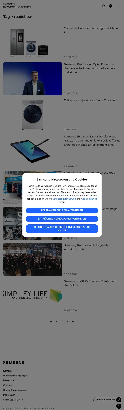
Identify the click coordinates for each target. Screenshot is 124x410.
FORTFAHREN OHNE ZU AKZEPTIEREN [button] (62, 210)
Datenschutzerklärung (64, 199)
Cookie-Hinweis (89, 199)
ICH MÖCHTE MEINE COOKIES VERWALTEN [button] (62, 218)
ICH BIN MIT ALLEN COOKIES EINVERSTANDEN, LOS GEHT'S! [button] (62, 228)
